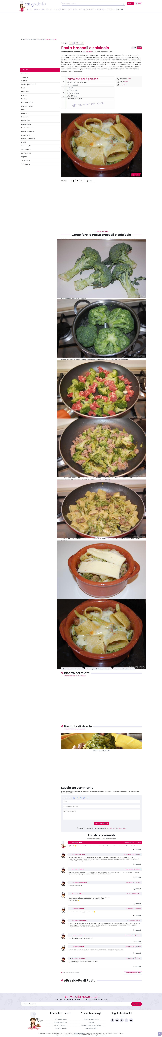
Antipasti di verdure (61, 1019)
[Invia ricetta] (138, 174)
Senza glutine (26, 153)
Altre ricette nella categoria (101, 987)
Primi (43, 9)
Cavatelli (91, 1022)
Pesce (23, 110)
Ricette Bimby (26, 124)
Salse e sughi (25, 146)
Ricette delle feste (27, 131)
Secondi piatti (26, 149)
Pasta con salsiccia (101, 751)
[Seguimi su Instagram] (126, 1020)
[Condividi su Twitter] (77, 180)
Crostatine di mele (60, 1028)
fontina (74, 96)
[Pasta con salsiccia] (101, 741)
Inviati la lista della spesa (89, 104)
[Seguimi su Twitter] (117, 1020)
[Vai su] (160, 1034)
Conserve (24, 77)
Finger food (25, 91)
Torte (70, 9)
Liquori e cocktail (27, 102)
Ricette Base (25, 120)
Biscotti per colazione (60, 1022)
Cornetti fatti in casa (60, 1025)
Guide (75, 9)
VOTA (139, 48)
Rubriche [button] (100, 9)
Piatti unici (24, 113)
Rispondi (138, 849)
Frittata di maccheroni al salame (91, 1025)
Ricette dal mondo (27, 128)
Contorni (57, 9)
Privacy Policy (112, 828)
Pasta (39, 39)
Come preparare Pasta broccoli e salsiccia (99, 669)
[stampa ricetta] (133, 174)
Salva (90, 181)
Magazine (119, 9)
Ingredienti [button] (91, 9)
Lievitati (24, 99)
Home (23, 39)
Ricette (29, 9)
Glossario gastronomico (91, 1019)
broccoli (75, 85)
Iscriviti (136, 1004)
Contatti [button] (110, 9)
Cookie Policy (122, 828)
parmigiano (75, 93)
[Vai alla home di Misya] (32, 6)
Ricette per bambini (28, 138)
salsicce (70, 88)
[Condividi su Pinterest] (81, 180)
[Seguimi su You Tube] (131, 1020)
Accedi (130, 4)
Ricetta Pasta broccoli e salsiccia (72, 669)
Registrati (138, 4)
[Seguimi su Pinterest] (122, 1020)
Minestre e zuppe (27, 106)
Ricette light (25, 135)
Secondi (49, 9)
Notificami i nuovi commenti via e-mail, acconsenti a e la (102, 828)
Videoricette (25, 164)
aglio (76, 90)
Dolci (64, 9)
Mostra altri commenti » (133, 973)
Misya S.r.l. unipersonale (74, 1034)
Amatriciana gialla (91, 1028)
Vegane (24, 157)
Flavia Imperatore (87, 51)
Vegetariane (25, 160)
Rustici (23, 142)
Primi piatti (34, 39)
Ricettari (82, 9)
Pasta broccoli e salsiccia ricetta (125, 669)
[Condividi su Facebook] (73, 180)
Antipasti (37, 9)
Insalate (24, 95)
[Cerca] (123, 4)
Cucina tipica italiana (28, 84)
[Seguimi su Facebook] (112, 1020)
